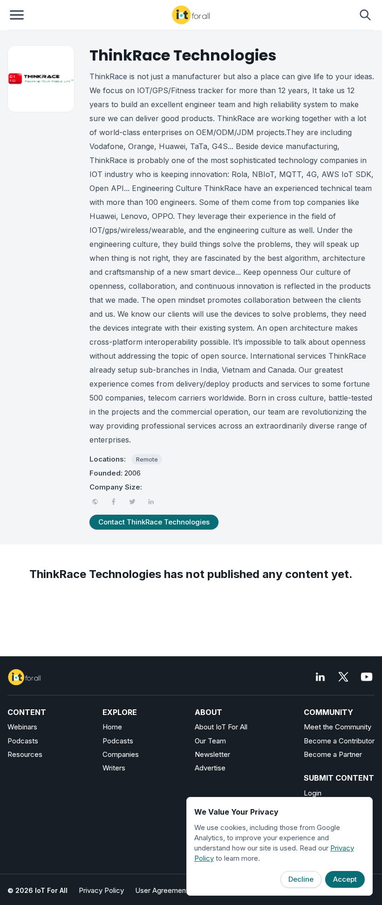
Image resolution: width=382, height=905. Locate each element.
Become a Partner (333, 754)
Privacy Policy (101, 890)
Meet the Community (337, 726)
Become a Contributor (339, 740)
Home (112, 726)
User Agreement (161, 890)
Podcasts (22, 740)
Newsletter (212, 754)
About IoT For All (221, 726)
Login (312, 793)
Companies (120, 754)
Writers (113, 767)
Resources (24, 754)
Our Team (210, 740)
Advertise (210, 767)
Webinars (22, 726)
